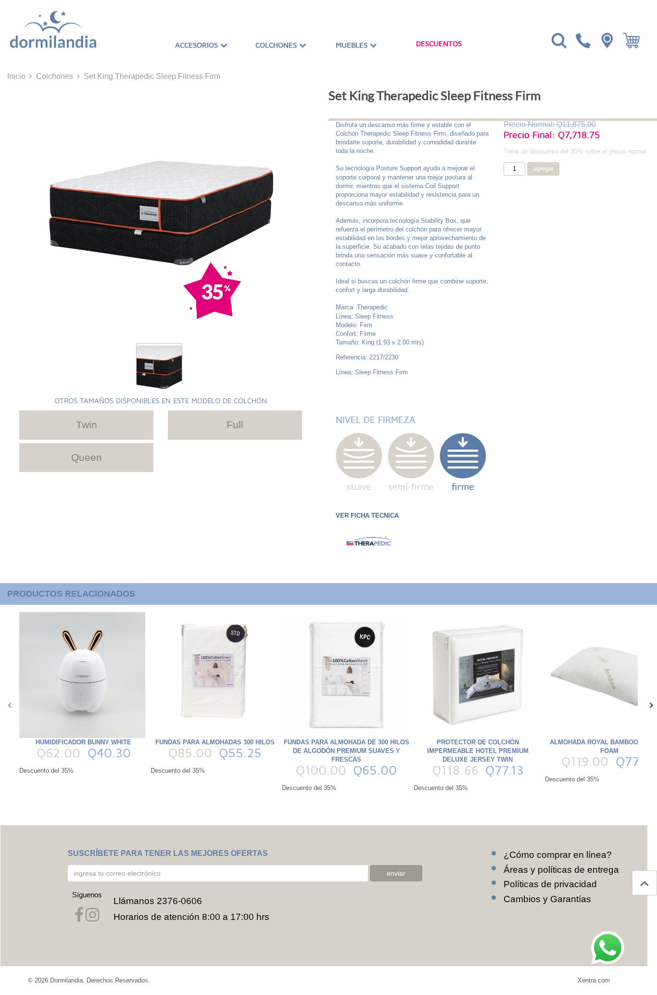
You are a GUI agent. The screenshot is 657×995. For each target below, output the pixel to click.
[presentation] (7, 705)
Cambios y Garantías (547, 899)
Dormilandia (66, 980)
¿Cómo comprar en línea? (558, 855)
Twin (86, 425)
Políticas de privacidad (550, 884)
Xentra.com (594, 980)
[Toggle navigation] (558, 40)
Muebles (353, 45)
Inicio (16, 76)
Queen (86, 457)
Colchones (277, 45)
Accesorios (197, 45)
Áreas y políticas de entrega (561, 870)
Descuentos (439, 44)
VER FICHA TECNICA (367, 515)
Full (235, 425)
